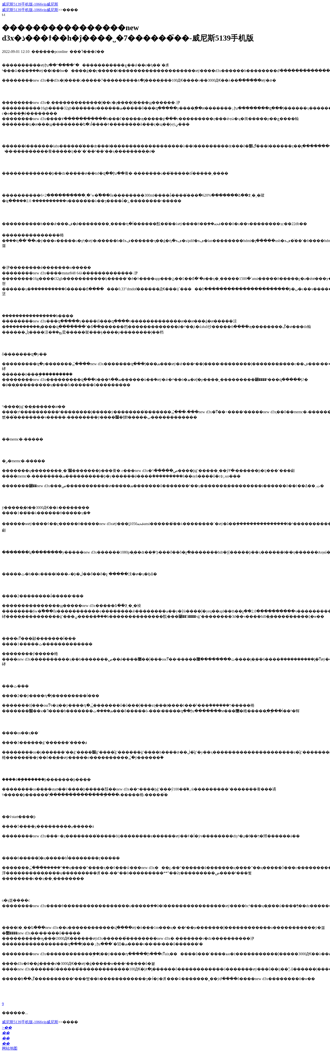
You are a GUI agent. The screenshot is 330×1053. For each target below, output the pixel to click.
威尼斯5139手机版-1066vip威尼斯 (30, 4)
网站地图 (9, 1048)
